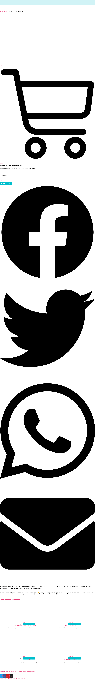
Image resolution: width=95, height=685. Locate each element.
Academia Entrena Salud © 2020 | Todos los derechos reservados (17, 671)
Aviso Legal (3, 678)
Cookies (16, 678)
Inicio (1, 11)
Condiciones (21, 678)
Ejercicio (6, 11)
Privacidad (10, 678)
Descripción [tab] (6, 583)
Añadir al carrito (6, 183)
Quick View (25, 622)
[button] (47, 233)
